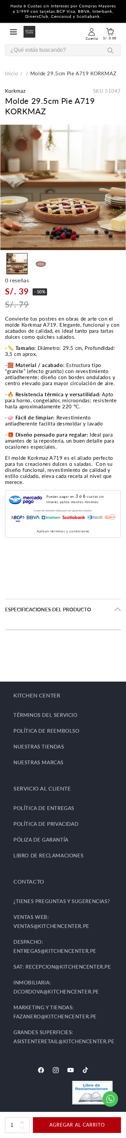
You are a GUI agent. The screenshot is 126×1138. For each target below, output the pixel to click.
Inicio (11, 73)
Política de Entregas (43, 808)
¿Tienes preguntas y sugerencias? (61, 901)
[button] (13, 32)
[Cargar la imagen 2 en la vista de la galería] (41, 263)
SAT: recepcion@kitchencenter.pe (62, 967)
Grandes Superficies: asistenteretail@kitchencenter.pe (63, 1036)
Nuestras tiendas (38, 746)
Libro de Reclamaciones (48, 855)
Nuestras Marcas (38, 762)
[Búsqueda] (110, 50)
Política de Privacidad (45, 824)
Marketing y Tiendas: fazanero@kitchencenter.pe (55, 1011)
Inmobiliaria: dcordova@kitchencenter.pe (56, 986)
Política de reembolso (46, 731)
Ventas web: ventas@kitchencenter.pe (51, 921)
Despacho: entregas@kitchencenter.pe (54, 946)
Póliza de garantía (41, 840)
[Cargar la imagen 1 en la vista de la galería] (17, 263)
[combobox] (63, 50)
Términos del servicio (45, 715)
